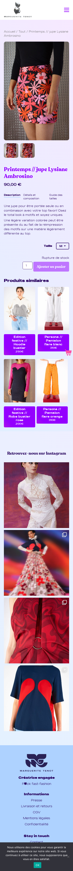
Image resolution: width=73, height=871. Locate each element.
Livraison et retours (36, 806)
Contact (36, 842)
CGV (36, 812)
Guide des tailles (55, 196)
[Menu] (66, 10)
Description (12, 194)
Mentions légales (36, 818)
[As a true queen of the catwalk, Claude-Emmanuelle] (36, 563)
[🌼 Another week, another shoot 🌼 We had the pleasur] (36, 495)
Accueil (9, 31)
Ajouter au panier (51, 266)
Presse (36, 800)
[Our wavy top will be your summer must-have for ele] (36, 630)
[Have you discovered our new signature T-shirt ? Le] (36, 698)
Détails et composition (31, 196)
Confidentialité (36, 824)
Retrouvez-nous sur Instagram (36, 453)
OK (37, 865)
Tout (22, 31)
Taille (48, 246)
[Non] (68, 857)
